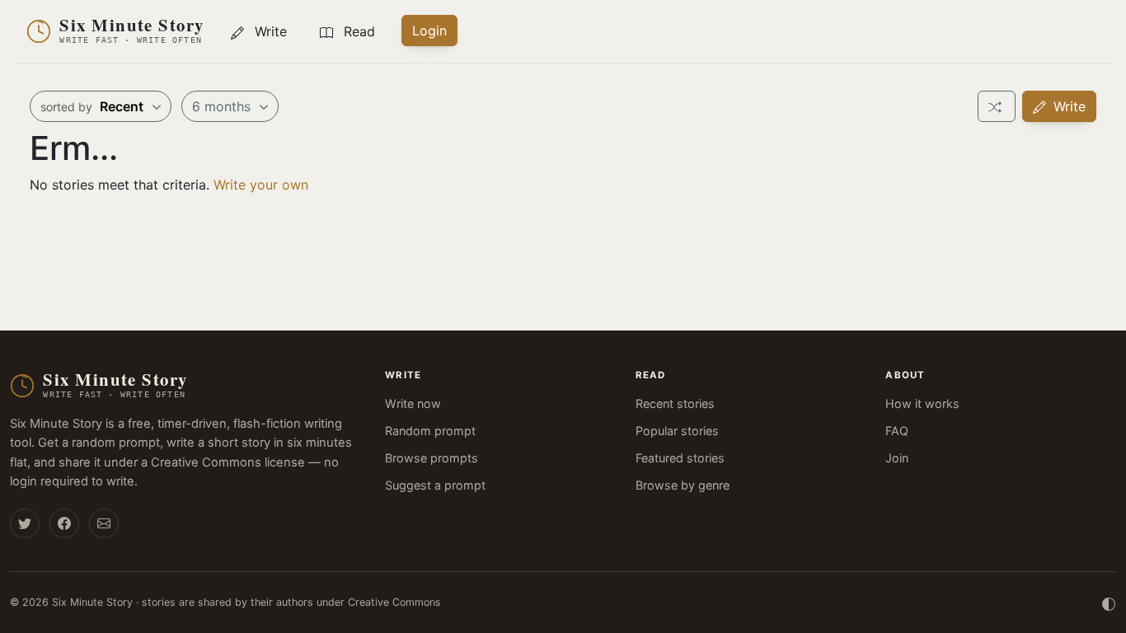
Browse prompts (431, 458)
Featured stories (680, 458)
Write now (413, 403)
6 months (223, 106)
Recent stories (675, 403)
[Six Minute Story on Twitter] (25, 523)
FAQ (896, 431)
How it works (922, 403)
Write (1067, 106)
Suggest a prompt (435, 485)
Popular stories (677, 431)
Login (429, 30)
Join (896, 458)
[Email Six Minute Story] (104, 523)
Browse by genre (683, 485)
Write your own (260, 184)
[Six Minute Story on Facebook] (64, 523)
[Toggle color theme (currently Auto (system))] (1108, 602)
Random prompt (430, 431)
